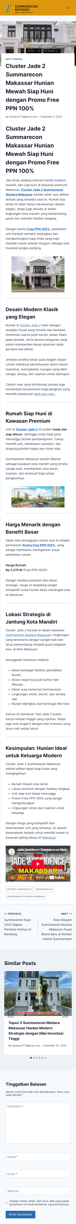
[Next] (65, 1013)
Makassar (49, 837)
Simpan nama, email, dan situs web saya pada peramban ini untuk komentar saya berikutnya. (39, 1202)
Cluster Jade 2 (32, 190)
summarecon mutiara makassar (26, 896)
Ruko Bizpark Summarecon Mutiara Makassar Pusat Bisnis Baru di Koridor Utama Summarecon (56, 926)
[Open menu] (68, 7)
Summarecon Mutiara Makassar (28, 635)
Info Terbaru (14, 59)
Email (12, 1174)
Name (12, 1157)
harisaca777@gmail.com (23, 116)
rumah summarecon (19, 889)
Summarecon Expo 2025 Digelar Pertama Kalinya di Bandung (17, 924)
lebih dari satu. (44, 394)
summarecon (44, 889)
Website (13, 1191)
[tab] (31, 1058)
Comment (15, 1106)
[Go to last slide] (10, 1013)
